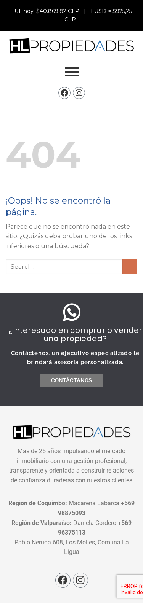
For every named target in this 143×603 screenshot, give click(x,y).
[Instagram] (79, 93)
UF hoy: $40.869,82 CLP (47, 11)
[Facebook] (64, 93)
